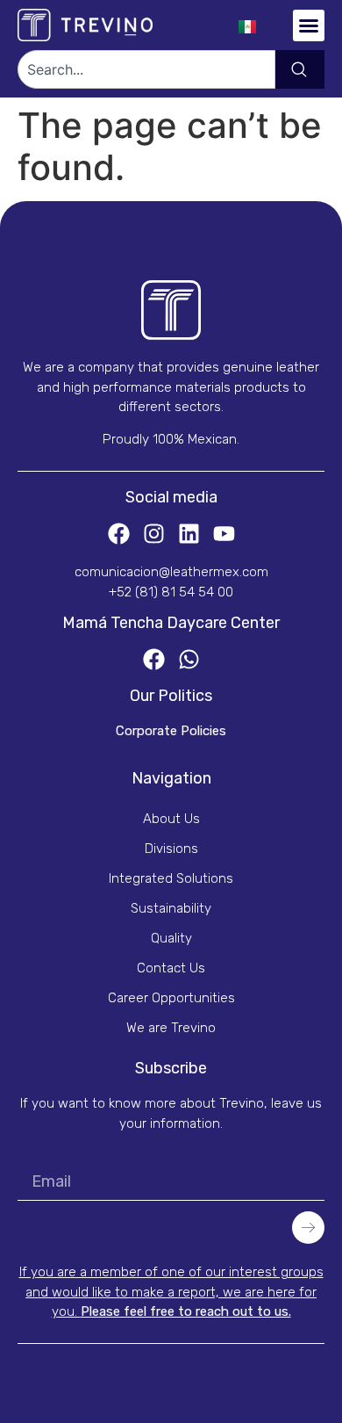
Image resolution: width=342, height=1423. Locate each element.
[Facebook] (119, 534)
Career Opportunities (171, 998)
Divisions (171, 848)
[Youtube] (224, 534)
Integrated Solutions (171, 878)
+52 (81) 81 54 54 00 (171, 592)
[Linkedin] (189, 534)
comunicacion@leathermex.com (171, 572)
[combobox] (146, 69)
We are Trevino (171, 1028)
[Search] (299, 69)
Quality (171, 938)
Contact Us (171, 968)
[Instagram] (154, 534)
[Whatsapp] (189, 659)
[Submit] (308, 1227)
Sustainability (171, 908)
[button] (308, 25)
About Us (171, 819)
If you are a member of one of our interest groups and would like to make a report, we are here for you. (171, 1291)
